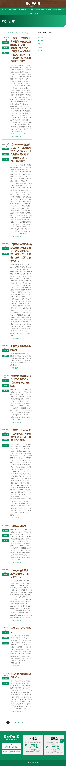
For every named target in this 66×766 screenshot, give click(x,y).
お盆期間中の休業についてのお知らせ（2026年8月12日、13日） (20, 381)
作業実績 (40, 41)
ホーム (4, 10)
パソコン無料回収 (58, 10)
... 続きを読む (14, 137)
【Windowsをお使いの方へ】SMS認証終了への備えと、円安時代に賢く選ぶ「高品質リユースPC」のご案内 (20, 153)
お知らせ (5, 42)
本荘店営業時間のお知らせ (20, 348)
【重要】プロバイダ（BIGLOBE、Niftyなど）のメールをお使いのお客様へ (20, 435)
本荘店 (5, 48)
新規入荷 (40, 44)
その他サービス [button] (33, 13)
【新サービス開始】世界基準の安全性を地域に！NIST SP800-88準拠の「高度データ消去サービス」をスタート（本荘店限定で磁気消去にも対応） (20, 50)
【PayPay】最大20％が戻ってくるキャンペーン (20, 574)
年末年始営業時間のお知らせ (20, 675)
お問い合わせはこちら (12, 747)
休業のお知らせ (18, 526)
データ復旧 (31, 10)
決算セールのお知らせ (20, 630)
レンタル (48, 10)
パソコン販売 (40, 10)
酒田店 (5, 53)
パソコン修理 (22, 10)
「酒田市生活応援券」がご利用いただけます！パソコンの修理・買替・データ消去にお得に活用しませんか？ (21, 253)
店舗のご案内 (12, 10)
